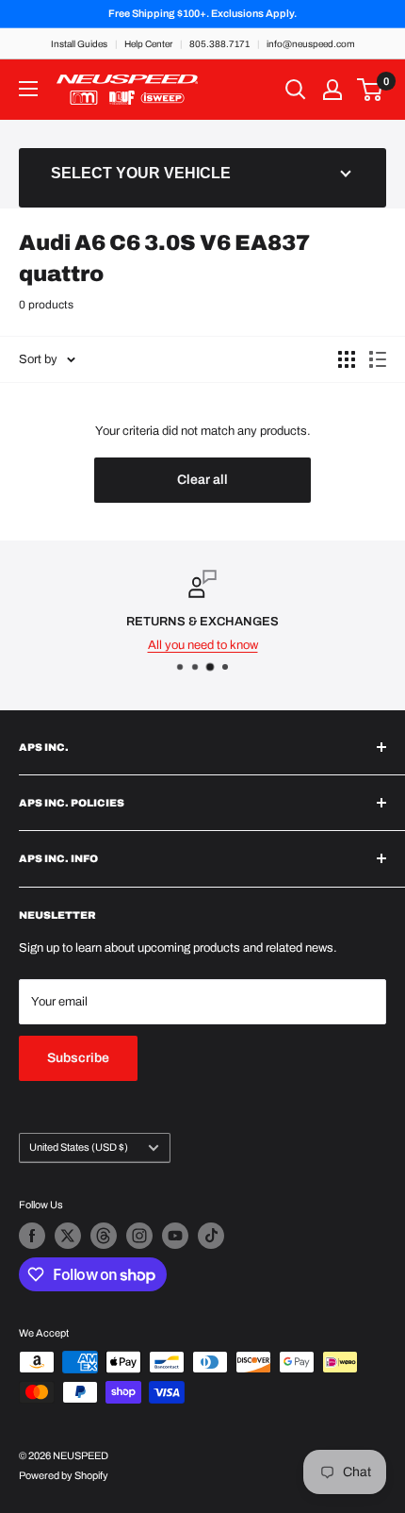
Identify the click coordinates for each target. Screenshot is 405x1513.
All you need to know (203, 645)
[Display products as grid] (346, 359)
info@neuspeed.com (311, 44)
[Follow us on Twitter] (68, 1235)
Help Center (148, 44)
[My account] (332, 89)
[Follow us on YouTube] (175, 1235)
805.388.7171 (219, 44)
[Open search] (295, 89)
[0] (370, 89)
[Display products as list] (377, 359)
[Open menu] (28, 88)
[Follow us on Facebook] (32, 1235)
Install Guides (79, 44)
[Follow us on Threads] (103, 1235)
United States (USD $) (78, 1147)
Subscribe (78, 1058)
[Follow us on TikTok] (211, 1235)
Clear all (202, 480)
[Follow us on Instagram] (139, 1235)
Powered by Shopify (63, 1475)
